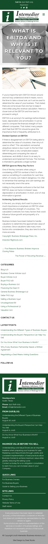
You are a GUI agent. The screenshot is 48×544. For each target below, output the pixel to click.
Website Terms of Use (11, 503)
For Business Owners (10, 479)
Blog (3, 270)
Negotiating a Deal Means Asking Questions (19, 354)
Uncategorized (7, 303)
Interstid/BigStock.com (12, 240)
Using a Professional (9, 306)
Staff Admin (7, 506)
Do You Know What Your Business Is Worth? (20, 342)
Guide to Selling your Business (14, 486)
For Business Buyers (10, 483)
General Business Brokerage (13, 292)
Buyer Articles (7, 277)
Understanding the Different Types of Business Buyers (24, 330)
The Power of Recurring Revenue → (30, 256)
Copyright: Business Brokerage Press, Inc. (19, 236)
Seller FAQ (5, 295)
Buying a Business (8, 284)
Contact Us (7, 496)
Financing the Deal (9, 288)
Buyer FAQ (5, 281)
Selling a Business (8, 299)
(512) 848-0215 (27, 2)
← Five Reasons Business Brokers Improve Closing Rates (20, 250)
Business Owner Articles (11, 273)
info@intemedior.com (17, 407)
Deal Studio (30, 540)
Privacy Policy (8, 499)
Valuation (5, 310)
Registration (24, 5)
